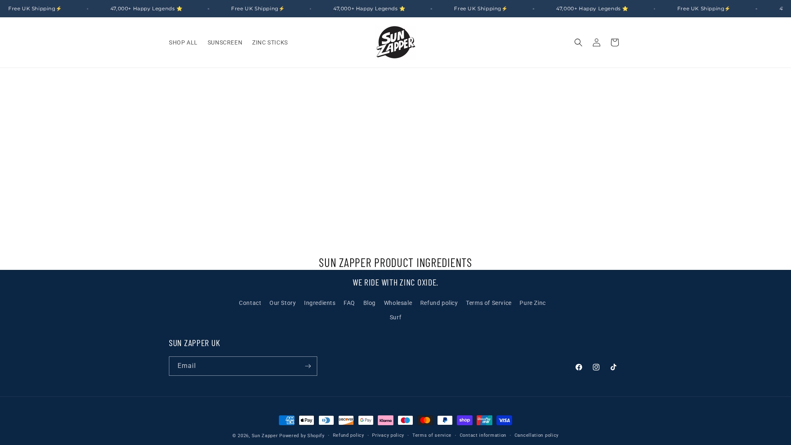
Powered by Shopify (302, 435)
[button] (578, 42)
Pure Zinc (532, 303)
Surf (395, 317)
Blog (369, 303)
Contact (250, 303)
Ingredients (320, 303)
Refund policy (439, 303)
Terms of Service (489, 303)
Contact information (483, 435)
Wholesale (398, 303)
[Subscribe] (308, 366)
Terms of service (432, 435)
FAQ (349, 303)
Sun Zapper (265, 435)
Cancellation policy (537, 435)
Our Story (282, 303)
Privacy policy (388, 435)
